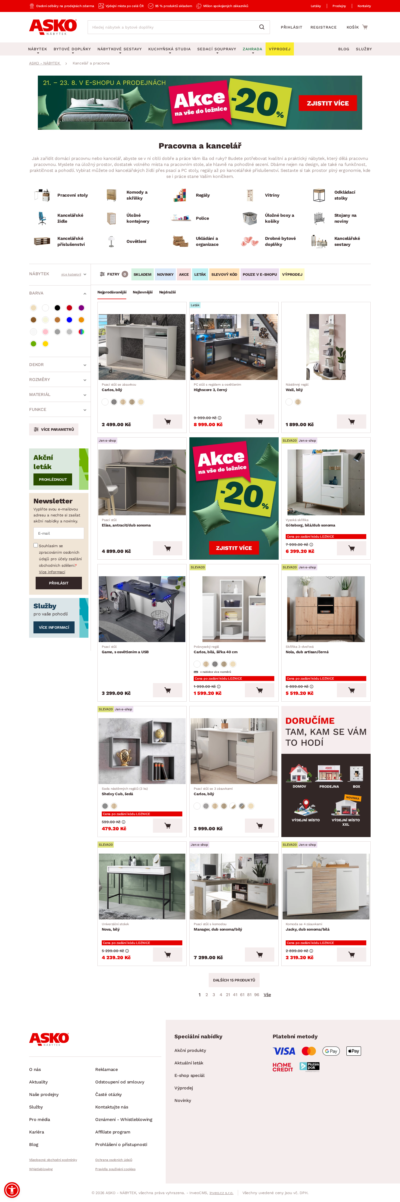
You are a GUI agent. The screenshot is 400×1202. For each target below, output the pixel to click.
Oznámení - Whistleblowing (123, 1119)
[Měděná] (57, 320)
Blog (343, 49)
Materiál (40, 394)
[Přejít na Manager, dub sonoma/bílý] (234, 886)
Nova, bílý (115, 926)
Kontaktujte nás (111, 1107)
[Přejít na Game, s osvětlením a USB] (142, 609)
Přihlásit (292, 27)
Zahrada (252, 49)
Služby (364, 49)
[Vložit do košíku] (167, 421)
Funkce (37, 409)
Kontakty (364, 6)
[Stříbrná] (69, 332)
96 (257, 994)
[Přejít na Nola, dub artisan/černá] (326, 609)
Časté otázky (108, 1094)
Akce (184, 274)
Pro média (39, 1119)
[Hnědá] (33, 320)
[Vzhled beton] (114, 402)
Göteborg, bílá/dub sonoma (310, 522)
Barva (36, 293)
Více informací (52, 572)
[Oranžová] (81, 320)
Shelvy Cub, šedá (125, 791)
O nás (35, 1069)
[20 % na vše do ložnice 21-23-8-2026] (200, 128)
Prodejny (339, 6)
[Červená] (69, 308)
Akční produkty (190, 1050)
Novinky (165, 274)
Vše (267, 994)
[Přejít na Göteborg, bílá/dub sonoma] (326, 482)
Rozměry (39, 379)
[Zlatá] (45, 343)
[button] (12, 1190)
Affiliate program (112, 1132)
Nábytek (39, 273)
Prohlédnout (53, 479)
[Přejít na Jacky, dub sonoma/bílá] (326, 886)
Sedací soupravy (216, 49)
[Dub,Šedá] (242, 806)
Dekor (36, 364)
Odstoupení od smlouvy (119, 1082)
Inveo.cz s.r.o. (221, 1193)
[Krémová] (45, 320)
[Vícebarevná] (81, 332)
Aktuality (38, 1082)
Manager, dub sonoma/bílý (218, 926)
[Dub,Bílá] (233, 806)
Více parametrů (57, 429)
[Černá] (57, 308)
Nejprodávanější (111, 292)
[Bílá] (45, 308)
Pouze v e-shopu (260, 274)
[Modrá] (69, 320)
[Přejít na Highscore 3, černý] (234, 347)
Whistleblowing (41, 1169)
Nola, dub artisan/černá (307, 649)
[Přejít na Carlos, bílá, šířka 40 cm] (234, 609)
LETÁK (200, 274)
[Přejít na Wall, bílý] (326, 347)
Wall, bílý (297, 387)
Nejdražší (167, 292)
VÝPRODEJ (292, 274)
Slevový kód (224, 274)
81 (249, 994)
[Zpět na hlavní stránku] (53, 27)
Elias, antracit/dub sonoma (126, 522)
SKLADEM (143, 274)
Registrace (323, 27)
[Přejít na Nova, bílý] (142, 886)
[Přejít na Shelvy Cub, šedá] (142, 751)
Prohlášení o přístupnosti (121, 1144)
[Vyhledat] (263, 27)
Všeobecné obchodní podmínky (53, 1160)
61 (242, 994)
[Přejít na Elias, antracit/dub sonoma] (142, 482)
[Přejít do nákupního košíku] (357, 26)
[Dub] (123, 402)
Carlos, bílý (119, 387)
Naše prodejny (44, 1094)
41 (235, 994)
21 (228, 994)
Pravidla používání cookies (115, 1169)
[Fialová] (81, 308)
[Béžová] (33, 308)
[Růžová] (45, 332)
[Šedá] (57, 332)
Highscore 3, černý (217, 387)
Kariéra (36, 1132)
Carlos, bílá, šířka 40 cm (216, 649)
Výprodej (183, 1088)
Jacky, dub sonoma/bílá (308, 926)
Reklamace (106, 1069)
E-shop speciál (189, 1075)
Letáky (316, 6)
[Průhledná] (33, 332)
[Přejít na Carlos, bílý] (142, 347)
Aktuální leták (188, 1062)
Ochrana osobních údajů (113, 1160)
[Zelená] (33, 343)
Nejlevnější (142, 292)
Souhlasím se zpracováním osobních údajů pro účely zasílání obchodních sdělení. (60, 556)
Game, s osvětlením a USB (125, 649)
